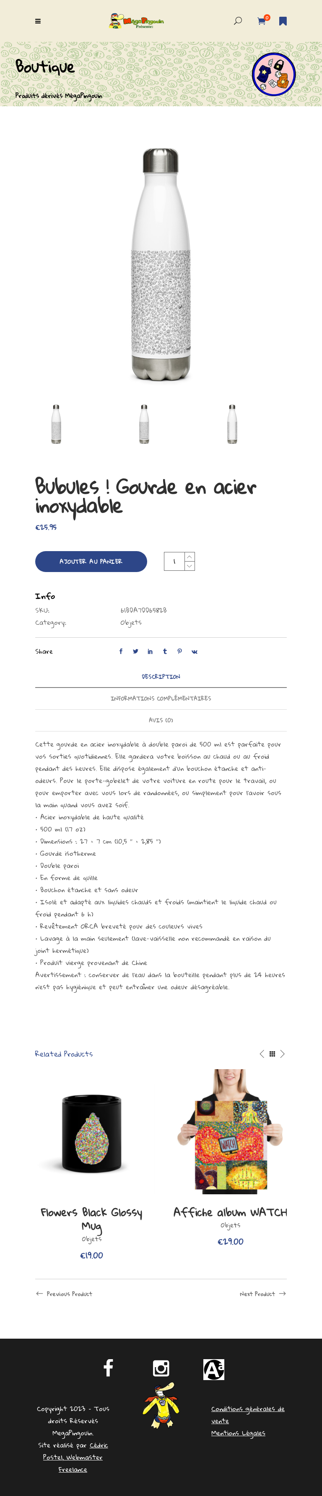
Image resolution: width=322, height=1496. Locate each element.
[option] (91, 1165)
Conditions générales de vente (248, 1414)
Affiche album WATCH (230, 1212)
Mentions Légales (238, 1433)
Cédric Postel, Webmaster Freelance (75, 1457)
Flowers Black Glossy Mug (91, 1219)
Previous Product (69, 1294)
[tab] (161, 677)
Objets (131, 622)
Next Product (257, 1294)
